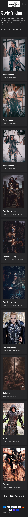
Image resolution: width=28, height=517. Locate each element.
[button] (2, 4)
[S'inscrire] (23, 500)
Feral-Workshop (9, 512)
